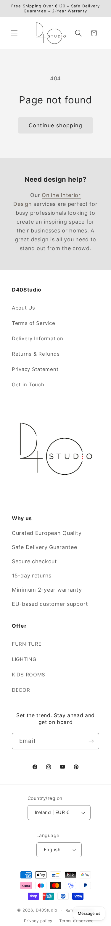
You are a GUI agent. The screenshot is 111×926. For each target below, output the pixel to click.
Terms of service (76, 920)
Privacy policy (38, 920)
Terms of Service (33, 323)
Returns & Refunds (35, 354)
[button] (14, 33)
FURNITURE (26, 644)
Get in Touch (28, 385)
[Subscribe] (91, 741)
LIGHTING (24, 659)
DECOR (21, 690)
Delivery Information (37, 338)
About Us (23, 308)
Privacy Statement (35, 369)
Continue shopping (55, 125)
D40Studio (46, 910)
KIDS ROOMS (28, 675)
